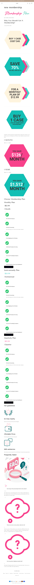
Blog (4, 573)
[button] (2, 3)
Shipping (11, 573)
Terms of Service (27, 573)
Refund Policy (16, 573)
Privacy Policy (21, 573)
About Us (7, 573)
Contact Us (17, 575)
